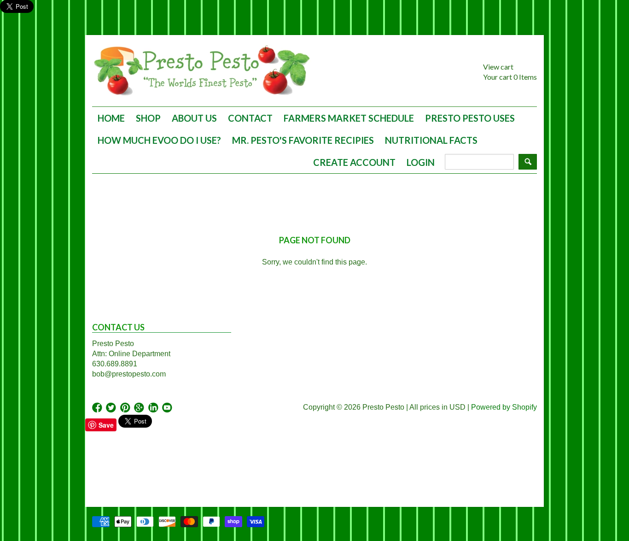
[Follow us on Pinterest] (126, 408)
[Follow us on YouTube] (168, 408)
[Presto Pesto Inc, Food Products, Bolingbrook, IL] (103, 464)
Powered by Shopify (504, 407)
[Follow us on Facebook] (98, 408)
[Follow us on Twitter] (112, 408)
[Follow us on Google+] (140, 408)
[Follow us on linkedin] (154, 408)
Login (421, 162)
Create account (354, 162)
